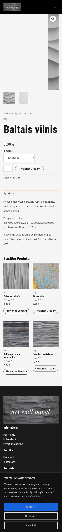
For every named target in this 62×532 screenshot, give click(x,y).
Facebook (9, 457)
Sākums (7, 113)
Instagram (9, 461)
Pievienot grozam (29, 168)
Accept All (31, 506)
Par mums (9, 434)
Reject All (31, 525)
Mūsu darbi (9, 439)
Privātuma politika (13, 444)
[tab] (31, 193)
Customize (31, 516)
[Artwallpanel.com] (12, 7)
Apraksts (8, 193)
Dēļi (15, 113)
